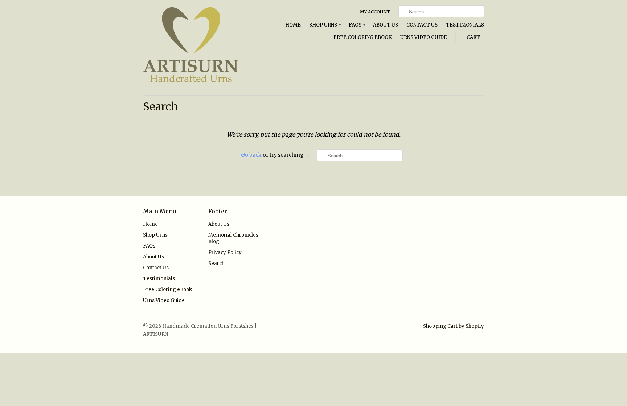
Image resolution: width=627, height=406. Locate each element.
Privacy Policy (225, 252)
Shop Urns (324, 25)
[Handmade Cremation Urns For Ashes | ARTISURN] (197, 47)
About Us (385, 25)
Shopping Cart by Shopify (453, 326)
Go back (251, 155)
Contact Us (422, 25)
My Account (375, 12)
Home (293, 25)
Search (216, 263)
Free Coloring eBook (362, 37)
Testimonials (465, 25)
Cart (473, 37)
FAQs (357, 25)
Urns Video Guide (423, 37)
